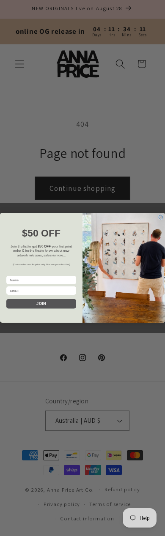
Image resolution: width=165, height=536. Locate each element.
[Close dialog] (161, 217)
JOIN (41, 304)
